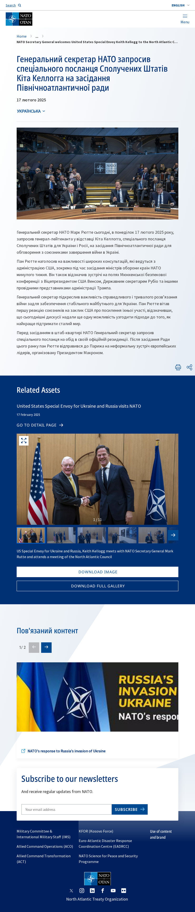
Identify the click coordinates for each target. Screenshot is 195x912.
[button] (180, 5)
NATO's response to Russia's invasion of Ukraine (67, 750)
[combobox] (180, 5)
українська (29, 111)
